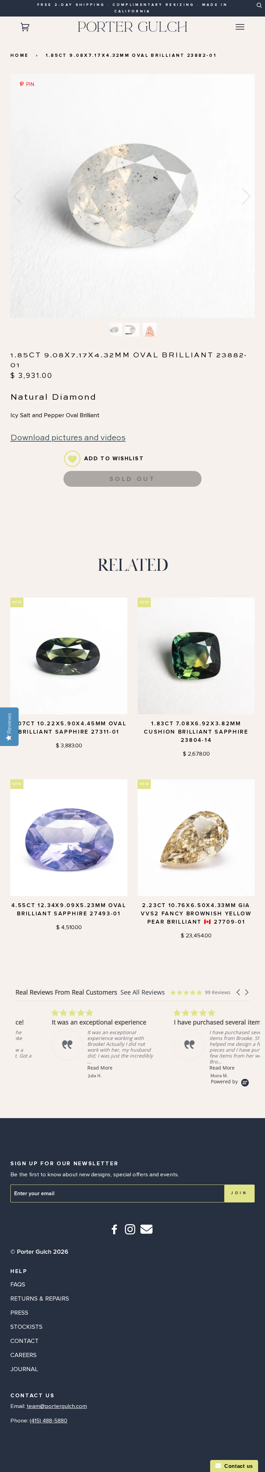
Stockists (26, 1327)
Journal (24, 1369)
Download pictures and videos (68, 438)
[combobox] (259, 7)
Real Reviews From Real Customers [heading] (66, 992)
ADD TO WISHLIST (114, 458)
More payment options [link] (132, 518)
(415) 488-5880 (48, 1420)
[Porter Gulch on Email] (146, 1234)
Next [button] (242, 196)
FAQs (17, 1284)
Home (19, 55)
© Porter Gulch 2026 (39, 1251)
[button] (239, 992)
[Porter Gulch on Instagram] (130, 1232)
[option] (132, 196)
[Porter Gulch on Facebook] (114, 1232)
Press (19, 1312)
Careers (23, 1355)
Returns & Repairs (39, 1298)
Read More (63, 1067)
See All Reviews (142, 992)
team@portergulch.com (57, 1406)
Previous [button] (22, 196)
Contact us (237, 1466)
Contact (24, 1341)
